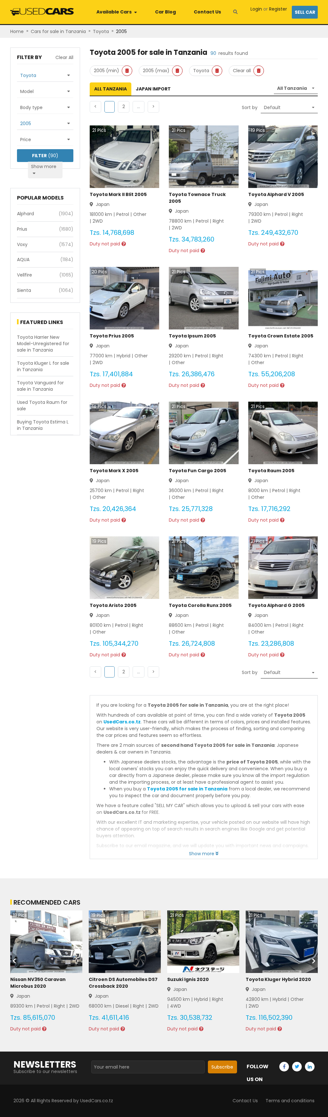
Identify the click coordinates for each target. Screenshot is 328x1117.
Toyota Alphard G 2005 (276, 605)
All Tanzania (110, 89)
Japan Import (153, 89)
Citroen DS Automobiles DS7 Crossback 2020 (123, 982)
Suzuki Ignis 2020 (188, 979)
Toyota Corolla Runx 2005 (200, 605)
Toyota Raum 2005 (271, 470)
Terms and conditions (290, 1100)
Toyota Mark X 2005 (114, 470)
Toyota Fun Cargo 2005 (197, 470)
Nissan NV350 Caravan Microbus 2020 (38, 982)
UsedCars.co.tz (122, 722)
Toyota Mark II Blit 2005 (118, 194)
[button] (123, 107)
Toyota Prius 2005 (112, 336)
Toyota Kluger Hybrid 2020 (278, 979)
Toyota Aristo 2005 (113, 605)
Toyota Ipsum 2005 (192, 336)
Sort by (250, 107)
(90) (45, 155)
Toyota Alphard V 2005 (276, 194)
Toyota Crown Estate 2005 (280, 336)
